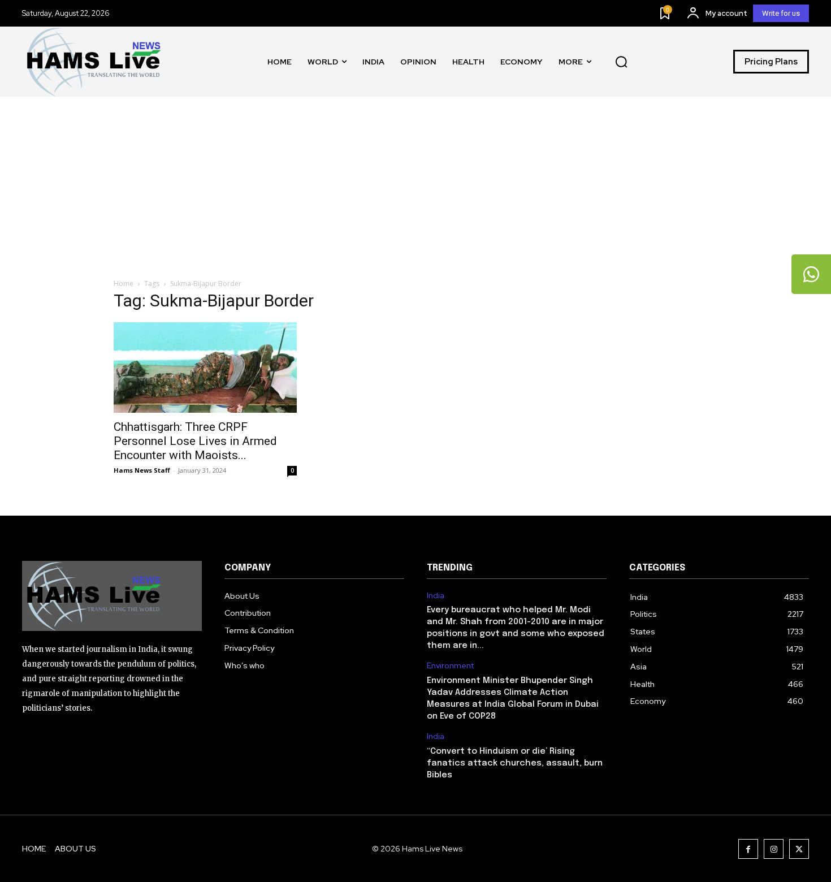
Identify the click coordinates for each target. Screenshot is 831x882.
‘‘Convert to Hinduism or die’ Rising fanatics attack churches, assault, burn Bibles (515, 763)
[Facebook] (748, 849)
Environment (450, 666)
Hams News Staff (142, 470)
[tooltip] (811, 274)
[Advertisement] (415, 181)
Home (123, 283)
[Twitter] (799, 849)
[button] (621, 61)
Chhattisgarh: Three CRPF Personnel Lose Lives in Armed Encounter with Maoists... (195, 441)
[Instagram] (774, 849)
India (435, 595)
